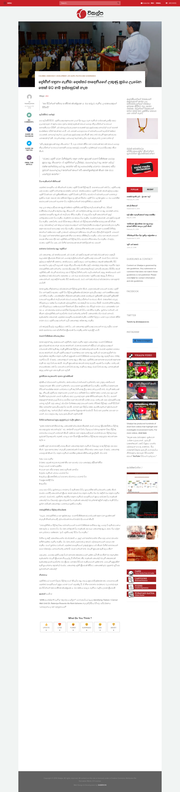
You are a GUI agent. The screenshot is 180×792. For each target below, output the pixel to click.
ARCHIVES (172, 3)
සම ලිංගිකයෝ (132, 206)
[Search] (118, 3)
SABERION (102, 785)
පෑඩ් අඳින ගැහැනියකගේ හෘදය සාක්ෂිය (141, 215)
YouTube (136, 456)
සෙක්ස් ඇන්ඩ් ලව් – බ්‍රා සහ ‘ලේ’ (139, 197)
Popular (134, 190)
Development (61, 76)
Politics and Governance (86, 76)
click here (142, 433)
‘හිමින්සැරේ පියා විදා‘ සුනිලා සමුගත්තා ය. (142, 235)
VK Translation (29, 103)
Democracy (51, 76)
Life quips (71, 76)
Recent (150, 190)
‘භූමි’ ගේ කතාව (132, 244)
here (133, 278)
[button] (90, 54)
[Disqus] (81, 668)
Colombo (42, 76)
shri (46, 96)
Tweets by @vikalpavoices (138, 322)
